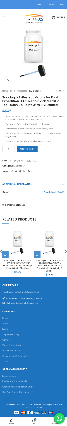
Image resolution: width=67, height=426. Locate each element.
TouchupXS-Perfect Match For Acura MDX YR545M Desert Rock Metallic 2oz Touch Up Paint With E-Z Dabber (49, 265)
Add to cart (27, 149)
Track (5, 361)
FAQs (5, 329)
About (5, 323)
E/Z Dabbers (35, 91)
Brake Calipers (9, 376)
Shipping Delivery (10, 334)
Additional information (17, 184)
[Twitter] (16, 171)
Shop (12, 91)
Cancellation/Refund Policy (15, 356)
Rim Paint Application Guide (15, 392)
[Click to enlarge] (8, 80)
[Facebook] (12, 171)
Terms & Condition (11, 345)
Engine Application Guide (14, 381)
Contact (6, 339)
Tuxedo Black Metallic (54, 192)
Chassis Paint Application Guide (18, 386)
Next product (63, 90)
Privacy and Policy (11, 350)
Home (5, 91)
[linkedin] (24, 171)
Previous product (56, 90)
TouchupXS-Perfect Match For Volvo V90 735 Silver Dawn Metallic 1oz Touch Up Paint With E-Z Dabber (17, 264)
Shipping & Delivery (13, 204)
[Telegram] (28, 171)
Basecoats (22, 91)
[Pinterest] (20, 171)
